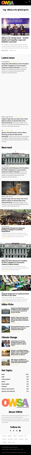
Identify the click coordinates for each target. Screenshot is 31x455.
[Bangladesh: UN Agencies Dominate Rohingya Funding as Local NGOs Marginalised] (15, 217)
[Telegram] (20, 430)
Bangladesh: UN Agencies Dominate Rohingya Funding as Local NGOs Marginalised (13, 229)
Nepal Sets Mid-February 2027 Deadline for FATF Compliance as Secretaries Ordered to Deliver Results (15, 65)
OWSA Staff (5, 50)
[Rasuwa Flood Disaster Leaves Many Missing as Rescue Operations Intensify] (6, 329)
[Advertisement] (15, 93)
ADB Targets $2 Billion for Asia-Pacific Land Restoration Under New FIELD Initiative (20, 361)
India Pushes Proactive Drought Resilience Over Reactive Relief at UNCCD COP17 (18, 343)
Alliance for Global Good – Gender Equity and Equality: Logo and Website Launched (15, 40)
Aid (2, 130)
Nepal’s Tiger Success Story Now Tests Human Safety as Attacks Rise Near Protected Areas (15, 121)
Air (2, 292)
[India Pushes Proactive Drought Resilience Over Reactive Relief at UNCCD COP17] (6, 343)
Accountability (6, 61)
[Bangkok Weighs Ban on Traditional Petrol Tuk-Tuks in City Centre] (15, 283)
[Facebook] (10, 430)
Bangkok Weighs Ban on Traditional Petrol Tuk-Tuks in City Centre (15, 294)
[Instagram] (17, 430)
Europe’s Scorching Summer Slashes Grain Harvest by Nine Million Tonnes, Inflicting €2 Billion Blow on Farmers (20, 352)
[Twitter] (13, 430)
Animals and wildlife (7, 116)
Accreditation (5, 226)
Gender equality (6, 35)
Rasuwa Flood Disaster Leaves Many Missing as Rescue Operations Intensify (14, 134)
